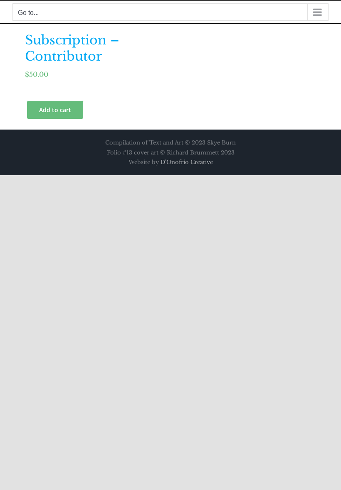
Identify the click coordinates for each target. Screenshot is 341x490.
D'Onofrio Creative (187, 162)
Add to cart (55, 110)
